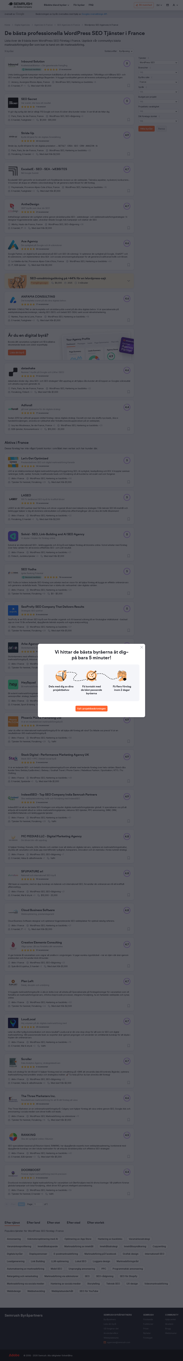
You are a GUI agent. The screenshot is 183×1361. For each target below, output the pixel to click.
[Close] (141, 647)
